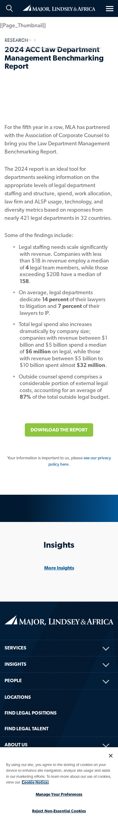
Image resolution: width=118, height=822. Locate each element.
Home (59, 7)
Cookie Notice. (35, 782)
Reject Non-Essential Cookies (59, 811)
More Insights (59, 568)
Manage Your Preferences (59, 794)
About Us (16, 745)
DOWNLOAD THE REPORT (59, 430)
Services (15, 648)
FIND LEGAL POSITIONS (31, 713)
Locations (18, 697)
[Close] (110, 755)
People (13, 680)
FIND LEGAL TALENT (26, 728)
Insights (15, 664)
